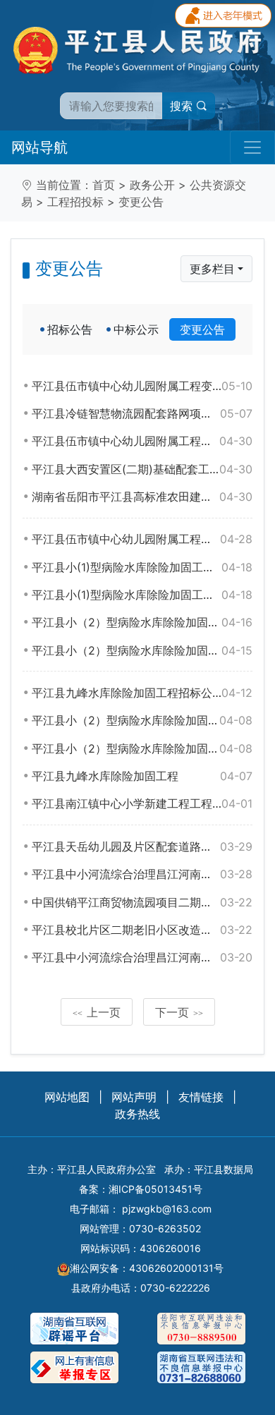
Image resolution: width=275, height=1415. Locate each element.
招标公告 (69, 329)
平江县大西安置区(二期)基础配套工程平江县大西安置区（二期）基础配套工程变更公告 (142, 469)
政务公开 (152, 185)
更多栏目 (212, 269)
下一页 (179, 1012)
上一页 (97, 1012)
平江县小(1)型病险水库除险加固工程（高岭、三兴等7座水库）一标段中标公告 (142, 567)
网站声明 (134, 1097)
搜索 (183, 106)
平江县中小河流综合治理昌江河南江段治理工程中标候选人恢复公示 (142, 874)
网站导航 (39, 147)
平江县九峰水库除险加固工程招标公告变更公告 (142, 693)
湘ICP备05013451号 (155, 1189)
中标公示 (136, 329)
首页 (103, 185)
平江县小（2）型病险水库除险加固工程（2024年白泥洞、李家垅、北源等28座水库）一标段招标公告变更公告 (142, 622)
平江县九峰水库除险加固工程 (142, 776)
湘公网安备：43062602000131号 (147, 1268)
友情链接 (201, 1097)
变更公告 (141, 202)
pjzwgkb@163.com (167, 1209)
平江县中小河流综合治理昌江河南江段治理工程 (142, 957)
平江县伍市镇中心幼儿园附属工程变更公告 (142, 386)
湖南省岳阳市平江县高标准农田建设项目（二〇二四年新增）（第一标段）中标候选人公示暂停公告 (142, 497)
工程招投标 (75, 202)
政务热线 (137, 1114)
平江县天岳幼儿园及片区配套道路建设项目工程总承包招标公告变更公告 (142, 846)
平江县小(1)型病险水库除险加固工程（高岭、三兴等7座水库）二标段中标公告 (142, 595)
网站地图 (67, 1097)
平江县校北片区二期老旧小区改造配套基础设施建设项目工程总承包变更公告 (142, 930)
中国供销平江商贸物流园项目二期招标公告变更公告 (142, 902)
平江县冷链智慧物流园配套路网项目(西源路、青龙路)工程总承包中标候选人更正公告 (142, 413)
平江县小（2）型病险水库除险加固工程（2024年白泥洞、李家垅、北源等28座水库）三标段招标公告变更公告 (142, 650)
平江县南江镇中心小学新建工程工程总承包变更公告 (142, 803)
